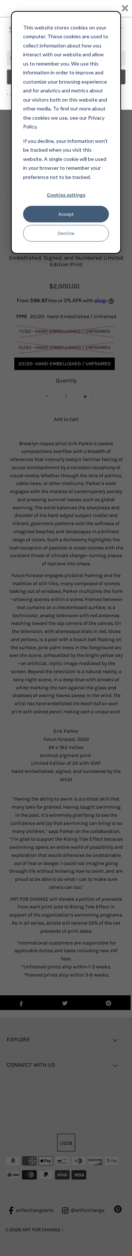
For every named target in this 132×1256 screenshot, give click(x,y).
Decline (66, 233)
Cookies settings (66, 195)
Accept (66, 214)
